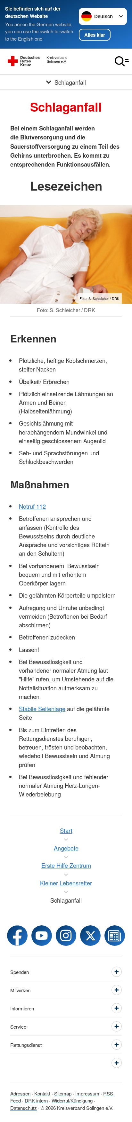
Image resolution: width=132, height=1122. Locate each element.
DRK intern (36, 1100)
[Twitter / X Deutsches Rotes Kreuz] (90, 935)
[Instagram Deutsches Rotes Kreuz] (66, 935)
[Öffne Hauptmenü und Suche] (121, 61)
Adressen (20, 1093)
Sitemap (62, 1093)
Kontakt (42, 1093)
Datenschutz (23, 1107)
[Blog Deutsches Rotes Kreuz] (114, 935)
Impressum (87, 1093)
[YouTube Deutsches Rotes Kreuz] (41, 935)
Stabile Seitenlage (42, 708)
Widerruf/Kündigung (72, 1100)
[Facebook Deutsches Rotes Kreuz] (17, 935)
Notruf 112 (32, 506)
